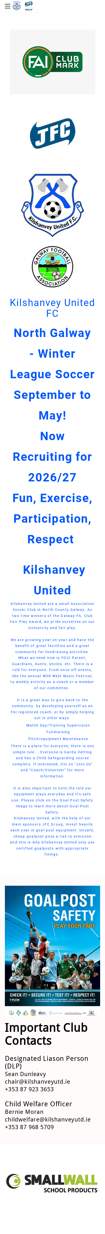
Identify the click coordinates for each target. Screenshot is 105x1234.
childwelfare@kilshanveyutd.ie (48, 1120)
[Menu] (8, 6)
